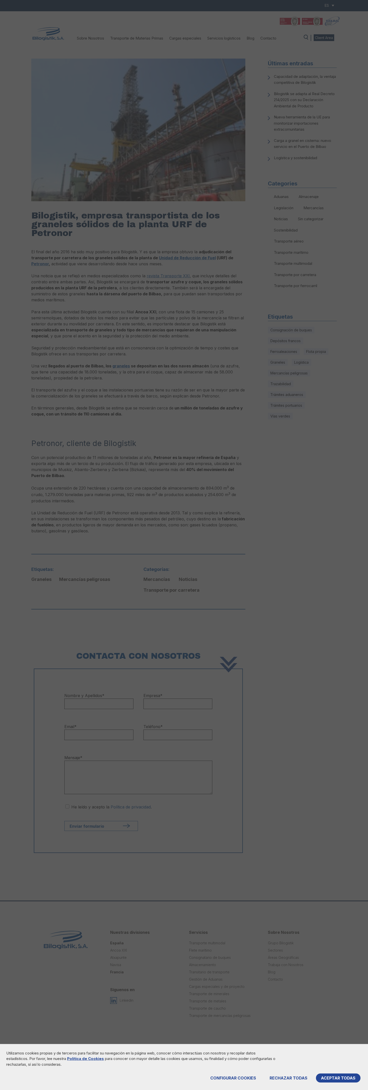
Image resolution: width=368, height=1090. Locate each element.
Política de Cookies (85, 1058)
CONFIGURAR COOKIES (233, 1077)
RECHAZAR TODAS (288, 1077)
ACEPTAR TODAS (338, 1077)
